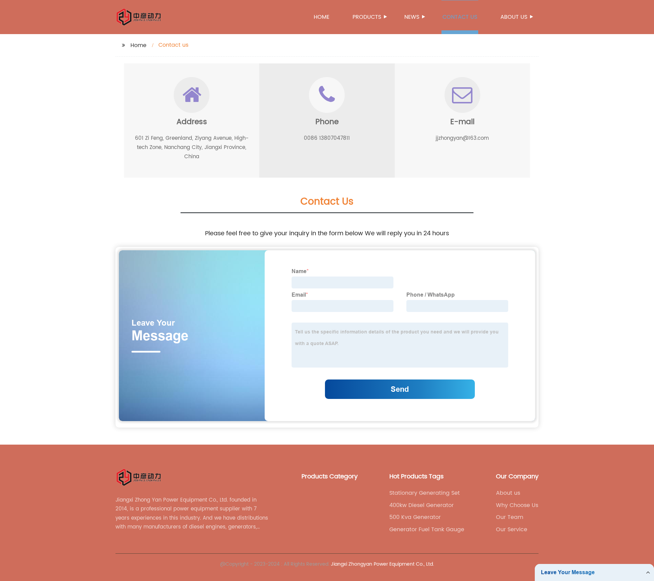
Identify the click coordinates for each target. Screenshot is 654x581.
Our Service (511, 529)
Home (321, 17)
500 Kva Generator (415, 517)
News (411, 17)
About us (513, 17)
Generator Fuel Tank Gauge (426, 529)
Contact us (459, 17)
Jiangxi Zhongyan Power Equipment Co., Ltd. (382, 564)
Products (367, 17)
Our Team (509, 517)
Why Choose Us (517, 505)
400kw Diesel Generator (421, 505)
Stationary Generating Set (424, 493)
